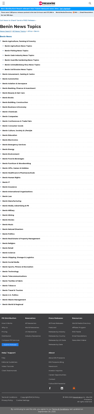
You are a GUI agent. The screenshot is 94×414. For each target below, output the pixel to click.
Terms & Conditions (9, 397)
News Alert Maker (79, 340)
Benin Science (9, 253)
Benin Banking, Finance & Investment (19, 88)
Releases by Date (56, 344)
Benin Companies (10, 116)
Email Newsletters (86, 12)
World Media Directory (64, 12)
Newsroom (53, 366)
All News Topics (19, 31)
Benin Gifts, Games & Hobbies (16, 168)
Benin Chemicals (10, 112)
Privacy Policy (7, 400)
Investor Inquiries (55, 370)
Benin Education (10, 135)
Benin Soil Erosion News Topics (18, 69)
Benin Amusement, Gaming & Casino (19, 74)
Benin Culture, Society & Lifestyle (17, 131)
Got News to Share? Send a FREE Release (18, 20)
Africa (30, 31)
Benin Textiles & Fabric (13, 281)
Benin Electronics (10, 140)
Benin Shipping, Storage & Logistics (18, 257)
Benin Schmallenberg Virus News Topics (22, 65)
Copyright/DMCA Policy (30, 397)
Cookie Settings (22, 400)
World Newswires (32, 327)
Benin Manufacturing (12, 201)
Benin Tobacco (9, 286)
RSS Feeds (76, 332)
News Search (5, 31)
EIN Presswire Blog (56, 362)
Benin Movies (8, 220)
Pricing (4, 332)
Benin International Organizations (18, 192)
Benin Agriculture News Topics (18, 46)
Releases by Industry (57, 332)
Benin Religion (9, 243)
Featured (52, 327)
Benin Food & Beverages (13, 159)
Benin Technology (11, 271)
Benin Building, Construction (15, 102)
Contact (52, 379)
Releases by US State (57, 340)
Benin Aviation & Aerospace (15, 84)
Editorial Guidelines (9, 362)
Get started (65, 9)
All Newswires (30, 323)
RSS (76, 12)
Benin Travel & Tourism (13, 290)
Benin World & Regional (13, 304)
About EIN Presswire (57, 358)
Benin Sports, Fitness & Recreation (18, 267)
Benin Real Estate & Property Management (21, 239)
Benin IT (6, 182)
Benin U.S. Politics (10, 295)
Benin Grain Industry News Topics (19, 55)
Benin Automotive (11, 79)
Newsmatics (78, 397)
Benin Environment (11, 154)
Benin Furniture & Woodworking (17, 163)
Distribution (6, 336)
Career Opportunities (57, 375)
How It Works (7, 323)
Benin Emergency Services (14, 145)
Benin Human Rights (11, 178)
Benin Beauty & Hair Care (14, 93)
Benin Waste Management (14, 300)
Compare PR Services (10, 340)
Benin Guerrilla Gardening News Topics (22, 60)
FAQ (3, 358)
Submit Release (10, 345)
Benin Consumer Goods (13, 126)
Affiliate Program (79, 327)
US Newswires (31, 332)
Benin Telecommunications (15, 276)
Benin (36, 31)
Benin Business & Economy (14, 107)
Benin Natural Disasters (13, 229)
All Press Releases (56, 323)
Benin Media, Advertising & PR (16, 206)
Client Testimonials (9, 370)
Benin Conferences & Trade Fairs (17, 121)
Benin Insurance (10, 187)
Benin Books (8, 98)
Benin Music (8, 225)
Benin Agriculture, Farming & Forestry (19, 41)
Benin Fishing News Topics (16, 51)
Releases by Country (57, 336)
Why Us (5, 327)
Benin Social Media (11, 262)
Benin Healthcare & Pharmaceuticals (19, 173)
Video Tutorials (8, 366)
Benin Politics (9, 234)
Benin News (6, 36)
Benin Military (8, 210)
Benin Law (7, 196)
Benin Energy (8, 149)
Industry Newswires (33, 336)
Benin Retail (8, 248)
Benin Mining (8, 215)
